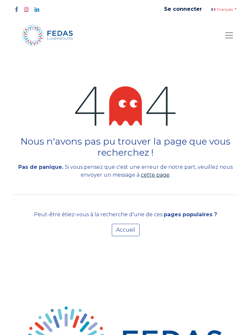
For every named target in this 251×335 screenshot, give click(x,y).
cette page (155, 175)
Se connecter (183, 9)
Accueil (125, 230)
